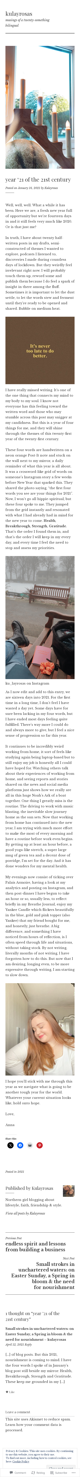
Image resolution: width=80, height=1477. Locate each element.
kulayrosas (18, 13)
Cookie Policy (20, 1461)
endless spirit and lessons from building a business (35, 1244)
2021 (20, 1172)
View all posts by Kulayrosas (25, 1213)
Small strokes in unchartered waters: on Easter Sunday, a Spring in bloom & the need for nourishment (43, 1273)
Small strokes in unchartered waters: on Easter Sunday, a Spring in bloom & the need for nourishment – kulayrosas (39, 1334)
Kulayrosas (51, 188)
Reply (28, 1344)
